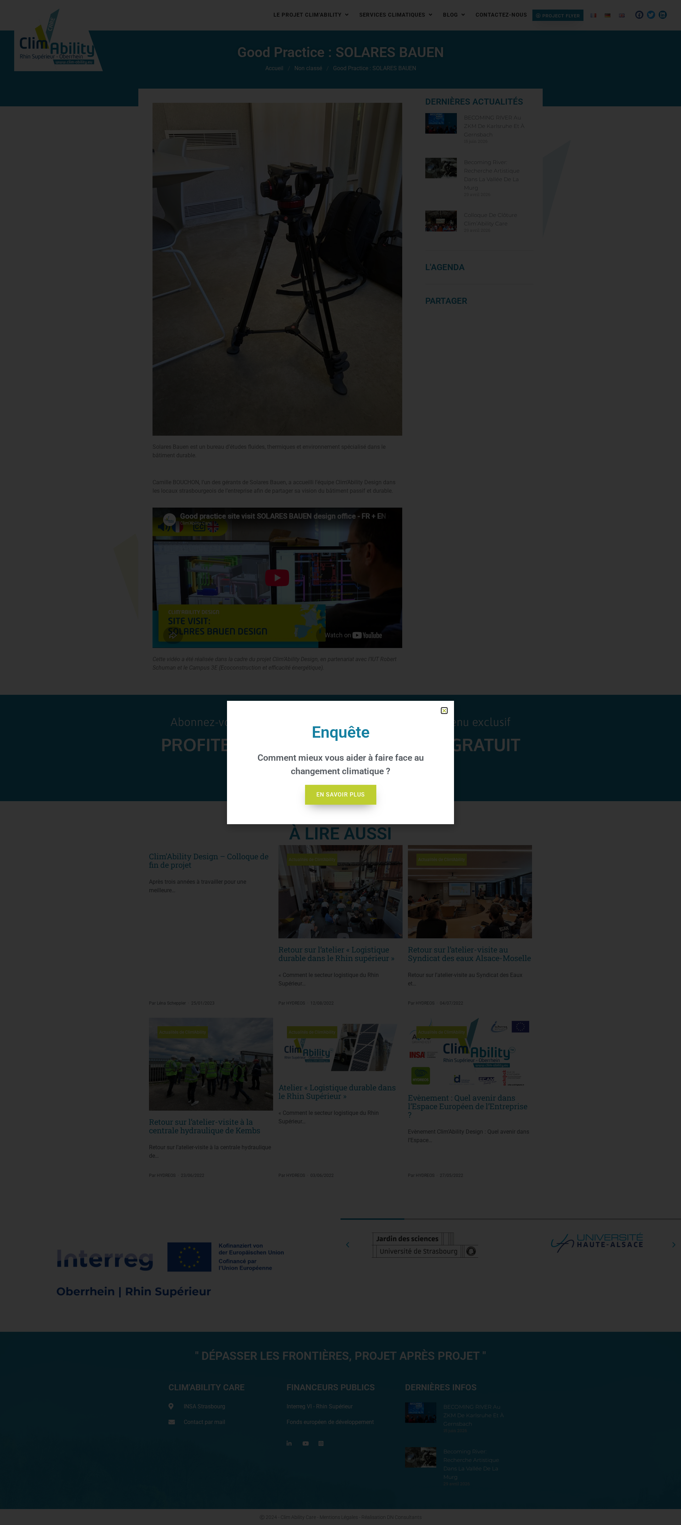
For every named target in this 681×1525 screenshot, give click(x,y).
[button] (444, 710)
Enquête (341, 732)
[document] (340, 762)
